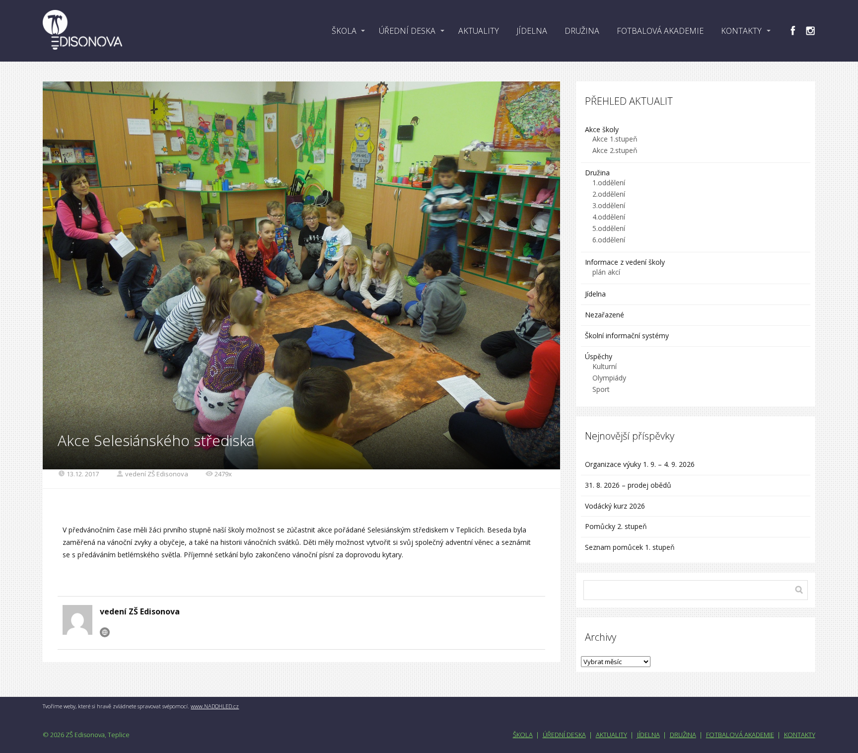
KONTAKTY (741, 30)
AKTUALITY (478, 30)
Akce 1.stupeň (615, 139)
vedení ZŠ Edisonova (156, 473)
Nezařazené (604, 314)
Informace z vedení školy (625, 262)
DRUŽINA (582, 30)
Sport (601, 389)
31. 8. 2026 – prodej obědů (628, 485)
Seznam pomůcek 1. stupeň (630, 547)
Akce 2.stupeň (615, 150)
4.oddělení (608, 217)
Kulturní (604, 366)
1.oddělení (608, 182)
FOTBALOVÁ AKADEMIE (660, 30)
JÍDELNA (531, 30)
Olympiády (609, 377)
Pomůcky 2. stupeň (616, 526)
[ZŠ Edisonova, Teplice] (82, 31)
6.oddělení (608, 239)
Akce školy (602, 129)
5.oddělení (608, 228)
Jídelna (595, 294)
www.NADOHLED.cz (215, 706)
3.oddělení (608, 205)
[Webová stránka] (105, 632)
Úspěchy (598, 356)
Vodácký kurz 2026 (615, 506)
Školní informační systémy (627, 335)
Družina (597, 172)
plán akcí (606, 272)
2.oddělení (608, 194)
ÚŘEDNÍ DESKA (407, 30)
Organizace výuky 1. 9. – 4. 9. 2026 (640, 464)
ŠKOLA (344, 30)
